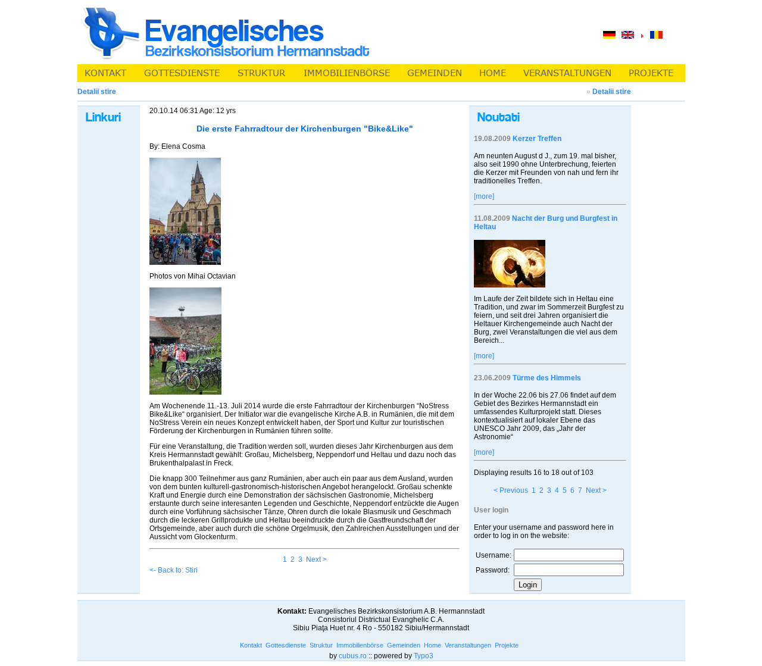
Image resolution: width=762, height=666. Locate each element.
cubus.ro (353, 656)
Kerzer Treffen (537, 139)
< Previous (511, 490)
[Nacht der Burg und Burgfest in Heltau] (509, 285)
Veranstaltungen (468, 645)
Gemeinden (403, 645)
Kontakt (251, 645)
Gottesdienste (286, 645)
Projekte (507, 645)
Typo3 (423, 656)
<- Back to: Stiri (173, 570)
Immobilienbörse (359, 645)
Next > (316, 559)
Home (432, 645)
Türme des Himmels (547, 378)
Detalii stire (611, 91)
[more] (484, 196)
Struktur (321, 645)
